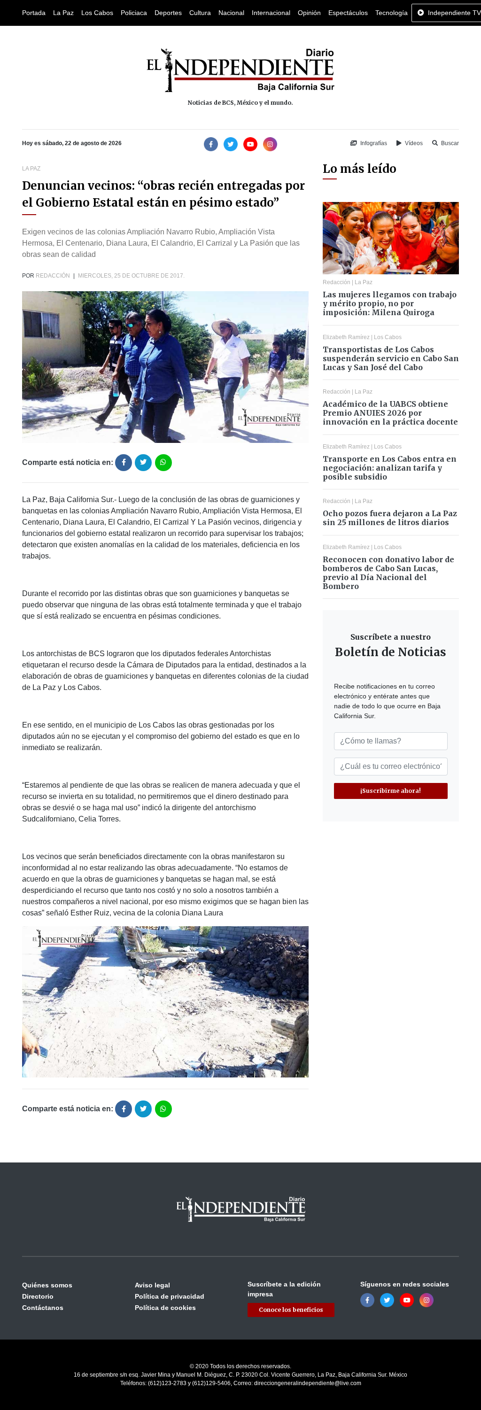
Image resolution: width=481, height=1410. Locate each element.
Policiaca (134, 12)
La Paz (63, 12)
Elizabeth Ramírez (346, 337)
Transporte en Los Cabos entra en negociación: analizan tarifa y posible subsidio (390, 467)
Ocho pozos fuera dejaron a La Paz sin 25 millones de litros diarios (390, 518)
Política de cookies (165, 1307)
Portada (34, 12)
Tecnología (391, 12)
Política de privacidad (169, 1296)
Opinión (309, 12)
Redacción (53, 275)
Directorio (38, 1296)
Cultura (200, 12)
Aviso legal (152, 1285)
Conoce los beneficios (291, 1309)
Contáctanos (42, 1307)
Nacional (231, 12)
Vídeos (413, 143)
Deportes (168, 12)
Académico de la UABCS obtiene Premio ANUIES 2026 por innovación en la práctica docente (390, 412)
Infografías (373, 143)
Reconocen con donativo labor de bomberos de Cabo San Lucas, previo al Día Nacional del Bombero (388, 573)
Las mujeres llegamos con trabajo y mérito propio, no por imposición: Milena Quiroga (390, 303)
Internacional (271, 12)
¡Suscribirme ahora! (390, 790)
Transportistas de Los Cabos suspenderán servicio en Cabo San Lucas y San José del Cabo (391, 358)
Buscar (449, 143)
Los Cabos (97, 12)
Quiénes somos (47, 1285)
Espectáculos (348, 12)
